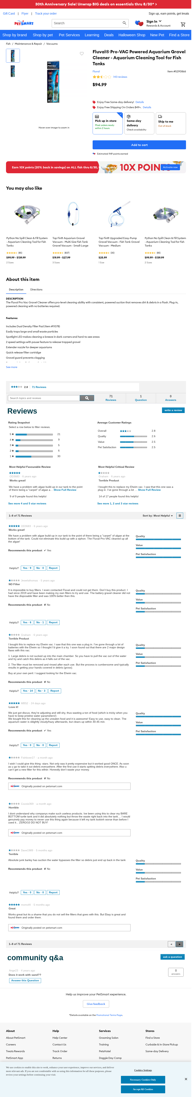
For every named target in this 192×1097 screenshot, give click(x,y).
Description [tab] (16, 289)
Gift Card (9, 13)
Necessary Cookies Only (143, 1079)
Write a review (175, 411)
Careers (11, 1044)
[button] (179, 944)
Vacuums (52, 43)
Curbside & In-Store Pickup (162, 1044)
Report (53, 567)
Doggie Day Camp (110, 1058)
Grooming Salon (108, 1037)
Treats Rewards (15, 1051)
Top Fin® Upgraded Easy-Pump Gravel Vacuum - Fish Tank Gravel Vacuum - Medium (119, 241)
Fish (8, 43)
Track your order (46, 13)
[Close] (186, 1079)
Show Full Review (64, 489)
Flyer (25, 13)
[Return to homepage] (24, 22)
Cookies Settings (143, 1070)
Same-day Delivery (157, 1051)
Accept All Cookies (143, 1089)
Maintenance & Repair (28, 43)
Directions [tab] (36, 289)
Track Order (59, 1051)
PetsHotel (105, 1051)
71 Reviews (40, 387)
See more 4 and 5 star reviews (27, 503)
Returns (57, 1058)
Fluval (96, 71)
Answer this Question (25, 980)
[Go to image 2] (13, 71)
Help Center (59, 1037)
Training (104, 1044)
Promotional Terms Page (109, 1015)
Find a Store (153, 1037)
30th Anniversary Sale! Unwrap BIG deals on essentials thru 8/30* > (96, 4)
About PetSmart (15, 1037)
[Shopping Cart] (186, 24)
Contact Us (59, 1044)
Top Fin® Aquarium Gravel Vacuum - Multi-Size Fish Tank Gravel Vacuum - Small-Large (70, 241)
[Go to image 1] (13, 56)
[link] (16, 387)
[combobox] (90, 23)
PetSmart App (14, 1058)
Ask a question (172, 956)
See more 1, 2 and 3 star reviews (117, 503)
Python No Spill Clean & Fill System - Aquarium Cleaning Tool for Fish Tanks (27, 241)
